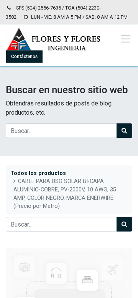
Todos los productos (38, 173)
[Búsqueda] (124, 130)
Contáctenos (24, 56)
